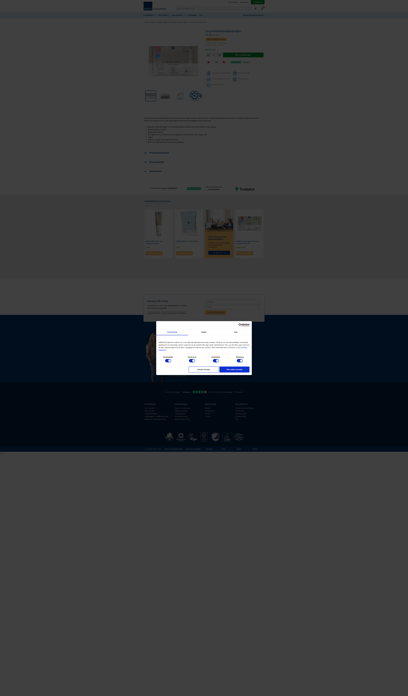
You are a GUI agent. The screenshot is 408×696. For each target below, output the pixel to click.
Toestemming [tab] (172, 332)
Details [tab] (204, 332)
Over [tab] (236, 332)
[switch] (192, 360)
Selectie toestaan (203, 369)
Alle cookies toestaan (234, 369)
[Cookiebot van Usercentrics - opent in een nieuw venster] (240, 325)
